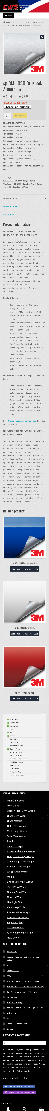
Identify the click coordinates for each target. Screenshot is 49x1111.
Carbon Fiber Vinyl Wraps (21, 810)
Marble (10, 876)
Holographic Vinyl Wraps (20, 856)
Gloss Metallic (14, 820)
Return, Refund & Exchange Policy (25, 1008)
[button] (42, 37)
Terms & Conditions (17, 1024)
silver (25, 187)
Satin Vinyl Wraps (16, 836)
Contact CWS (13, 970)
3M (10, 187)
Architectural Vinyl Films (20, 932)
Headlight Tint (14, 902)
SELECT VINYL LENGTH (17, 102)
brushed (16, 187)
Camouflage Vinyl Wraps (20, 861)
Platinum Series (15, 800)
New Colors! (13, 937)
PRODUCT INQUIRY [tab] (11, 206)
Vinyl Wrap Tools (16, 907)
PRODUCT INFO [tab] (10, 198)
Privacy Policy (14, 1002)
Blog (9, 965)
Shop (9, 1018)
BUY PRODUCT (19, 115)
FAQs (9, 976)
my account (12, 997)
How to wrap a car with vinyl (22, 992)
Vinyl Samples (14, 922)
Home (8, 22)
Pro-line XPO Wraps (18, 917)
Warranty (11, 1029)
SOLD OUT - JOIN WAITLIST (24, 569)
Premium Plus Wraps (18, 912)
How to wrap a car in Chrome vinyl (25, 986)
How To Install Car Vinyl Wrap (23, 981)
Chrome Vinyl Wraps (18, 892)
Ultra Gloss (13, 805)
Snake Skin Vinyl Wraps (20, 881)
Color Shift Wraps (16, 826)
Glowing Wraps (15, 897)
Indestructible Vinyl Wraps (21, 851)
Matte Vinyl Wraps (17, 831)
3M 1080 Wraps (19, 22)
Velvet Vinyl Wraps (17, 887)
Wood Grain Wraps (17, 871)
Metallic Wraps (15, 846)
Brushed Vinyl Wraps (32, 184)
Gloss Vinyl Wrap (16, 815)
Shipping (11, 1013)
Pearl (10, 841)
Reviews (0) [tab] (9, 215)
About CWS (12, 951)
